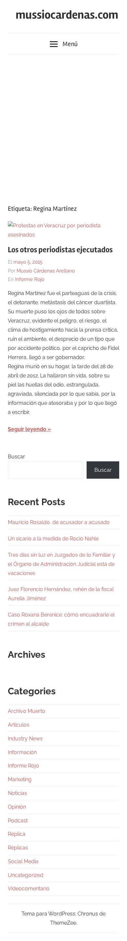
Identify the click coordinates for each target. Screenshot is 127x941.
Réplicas (18, 848)
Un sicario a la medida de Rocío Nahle (53, 539)
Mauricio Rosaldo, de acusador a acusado (59, 522)
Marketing (20, 779)
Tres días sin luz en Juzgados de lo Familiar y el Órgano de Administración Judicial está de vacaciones (61, 564)
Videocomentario (28, 888)
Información (22, 752)
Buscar (16, 457)
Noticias (17, 793)
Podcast (18, 820)
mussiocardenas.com (67, 15)
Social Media (23, 861)
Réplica (16, 834)
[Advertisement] (63, 126)
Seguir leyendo (27, 429)
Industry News (25, 738)
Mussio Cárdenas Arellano (46, 271)
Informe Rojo (29, 279)
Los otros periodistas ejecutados (60, 250)
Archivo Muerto (26, 711)
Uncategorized (25, 875)
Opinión (17, 807)
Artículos (18, 725)
